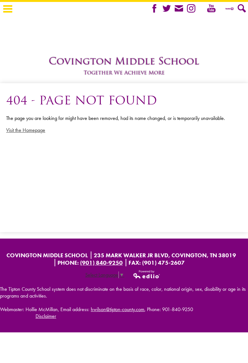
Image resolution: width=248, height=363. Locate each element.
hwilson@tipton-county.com (117, 309)
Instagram (191, 8)
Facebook (154, 8)
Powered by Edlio (147, 274)
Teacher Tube (229, 8)
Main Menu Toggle (7, 9)
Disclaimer (46, 316)
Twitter (166, 8)
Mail (179, 8)
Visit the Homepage (25, 130)
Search (242, 8)
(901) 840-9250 (101, 262)
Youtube (205, 13)
